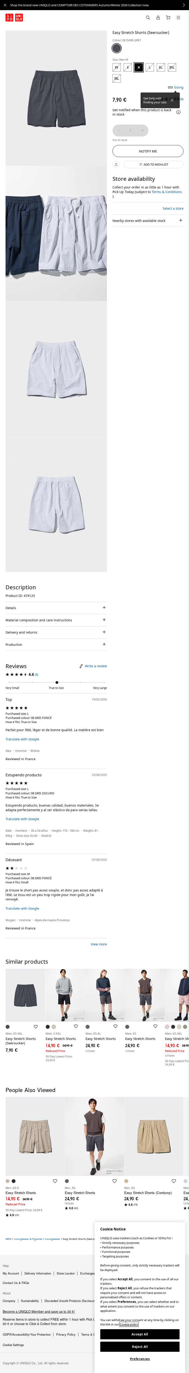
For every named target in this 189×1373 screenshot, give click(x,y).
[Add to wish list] (36, 1027)
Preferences (140, 1359)
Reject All (140, 1347)
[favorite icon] (55, 1181)
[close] (5, 5)
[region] (139, 1297)
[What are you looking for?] (148, 17)
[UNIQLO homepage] (14, 17)
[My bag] (168, 17)
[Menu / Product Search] (178, 17)
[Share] (116, 164)
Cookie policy (129, 1324)
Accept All (140, 1334)
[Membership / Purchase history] (158, 17)
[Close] (172, 100)
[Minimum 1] (118, 131)
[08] (116, 48)
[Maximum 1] (142, 131)
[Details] (178, 112)
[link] (99, 5)
